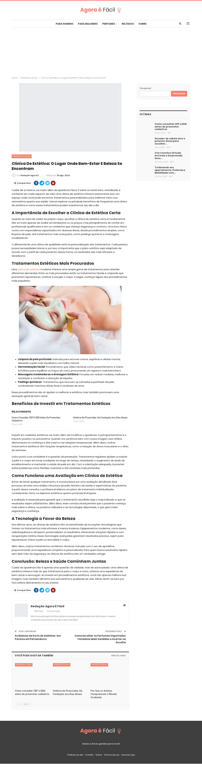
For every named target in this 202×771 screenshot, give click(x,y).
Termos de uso (111, 754)
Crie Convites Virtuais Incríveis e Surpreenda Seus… (168, 155)
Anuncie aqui (128, 754)
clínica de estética (29, 269)
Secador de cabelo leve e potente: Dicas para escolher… (170, 141)
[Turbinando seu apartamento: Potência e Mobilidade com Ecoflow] (146, 170)
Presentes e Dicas (21, 156)
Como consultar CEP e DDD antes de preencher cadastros (171, 126)
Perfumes (108, 23)
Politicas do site (75, 754)
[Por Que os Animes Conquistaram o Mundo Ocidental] (108, 675)
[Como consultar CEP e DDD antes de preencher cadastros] (32, 675)
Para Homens (64, 23)
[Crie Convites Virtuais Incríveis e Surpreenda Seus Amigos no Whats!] (146, 156)
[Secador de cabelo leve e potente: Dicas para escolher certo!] (146, 141)
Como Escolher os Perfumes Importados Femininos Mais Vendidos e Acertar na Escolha (100, 639)
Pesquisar (145, 88)
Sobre (142, 23)
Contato (89, 754)
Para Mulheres (88, 23)
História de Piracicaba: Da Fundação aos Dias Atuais (100, 417)
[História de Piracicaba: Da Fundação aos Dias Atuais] (70, 675)
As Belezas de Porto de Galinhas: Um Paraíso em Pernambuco (38, 637)
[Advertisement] (101, 51)
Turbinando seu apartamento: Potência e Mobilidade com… (170, 170)
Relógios (128, 23)
